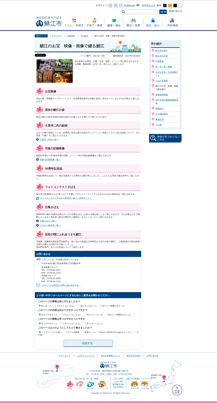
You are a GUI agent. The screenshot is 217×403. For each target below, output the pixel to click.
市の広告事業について (110, 356)
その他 (158, 125)
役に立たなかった (88, 306)
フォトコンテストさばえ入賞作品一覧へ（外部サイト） (66, 198)
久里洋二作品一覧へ (49, 139)
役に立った (46, 306)
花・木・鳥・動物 (163, 67)
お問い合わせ (152, 356)
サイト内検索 (73, 332)
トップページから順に (51, 332)
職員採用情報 (161, 94)
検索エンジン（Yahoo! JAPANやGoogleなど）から (108, 332)
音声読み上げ (148, 5)
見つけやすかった (49, 323)
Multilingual (129, 5)
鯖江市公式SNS (133, 356)
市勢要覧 (159, 61)
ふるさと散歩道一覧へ (50, 225)
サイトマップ (64, 356)
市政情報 (71, 36)
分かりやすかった (49, 314)
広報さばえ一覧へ (48, 221)
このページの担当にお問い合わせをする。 (61, 285)
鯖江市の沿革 (161, 56)
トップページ (55, 36)
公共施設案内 (161, 114)
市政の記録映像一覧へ (50, 159)
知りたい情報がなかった (113, 306)
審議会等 (159, 119)
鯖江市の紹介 (161, 50)
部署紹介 (159, 108)
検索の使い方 (175, 11)
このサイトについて (85, 356)
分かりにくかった (95, 314)
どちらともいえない (66, 306)
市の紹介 (84, 36)
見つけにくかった (95, 323)
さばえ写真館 (161, 81)
